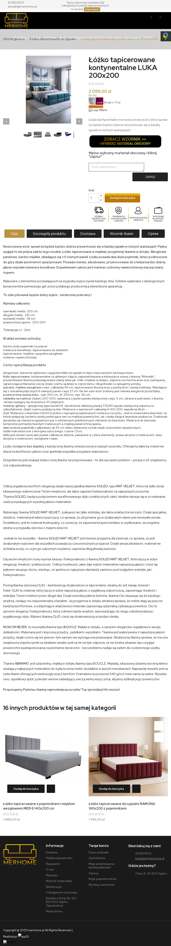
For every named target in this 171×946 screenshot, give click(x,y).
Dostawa (87, 233)
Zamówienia (97, 858)
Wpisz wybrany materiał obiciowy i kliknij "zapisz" (123, 154)
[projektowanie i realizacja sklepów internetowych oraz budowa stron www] (23, 936)
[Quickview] (50, 789)
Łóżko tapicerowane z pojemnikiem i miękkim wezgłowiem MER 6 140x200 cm (39, 806)
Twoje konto (99, 846)
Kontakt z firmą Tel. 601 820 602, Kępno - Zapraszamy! (61, 901)
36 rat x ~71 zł (111, 102)
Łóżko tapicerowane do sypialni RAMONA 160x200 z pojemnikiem (122, 806)
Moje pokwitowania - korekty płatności (102, 865)
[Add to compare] (73, 737)
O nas (50, 869)
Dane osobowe (99, 852)
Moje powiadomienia (102, 879)
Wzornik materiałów (59, 881)
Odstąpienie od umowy (61, 892)
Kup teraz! (92, 9)
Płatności (52, 875)
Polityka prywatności (59, 858)
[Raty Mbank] (98, 110)
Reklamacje (54, 887)
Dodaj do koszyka (122, 198)
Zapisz (150, 177)
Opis (14, 233)
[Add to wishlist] (73, 726)
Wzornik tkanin (121, 233)
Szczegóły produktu (49, 233)
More (147, 37)
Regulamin (53, 864)
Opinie (153, 233)
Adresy (93, 873)
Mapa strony (54, 911)
